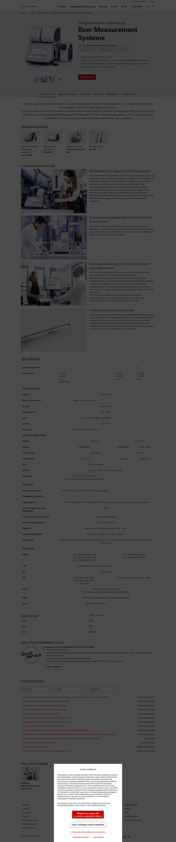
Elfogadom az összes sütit (88, 814)
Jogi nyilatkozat (98, 837)
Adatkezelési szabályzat (80, 837)
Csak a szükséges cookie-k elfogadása (88, 825)
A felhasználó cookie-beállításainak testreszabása (88, 832)
